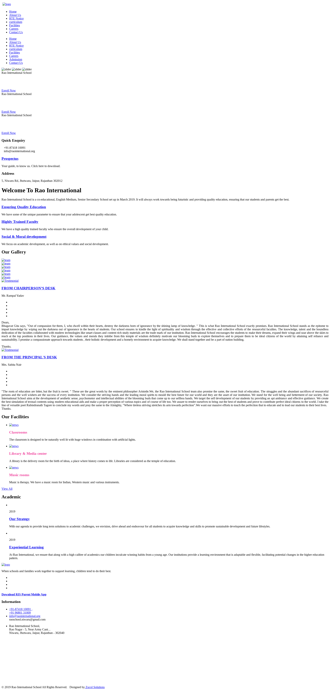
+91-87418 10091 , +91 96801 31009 (20, 611)
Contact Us (16, 32)
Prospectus (10, 159)
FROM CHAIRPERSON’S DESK (28, 288)
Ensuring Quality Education (24, 207)
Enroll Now (9, 90)
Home (13, 11)
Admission (15, 59)
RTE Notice (16, 18)
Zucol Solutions (95, 687)
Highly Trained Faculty (20, 222)
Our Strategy (19, 519)
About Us (15, 15)
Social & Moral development (24, 237)
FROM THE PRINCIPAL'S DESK (29, 357)
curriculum (15, 22)
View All (7, 488)
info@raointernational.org (24, 616)
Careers (13, 28)
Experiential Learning (26, 547)
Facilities (14, 25)
